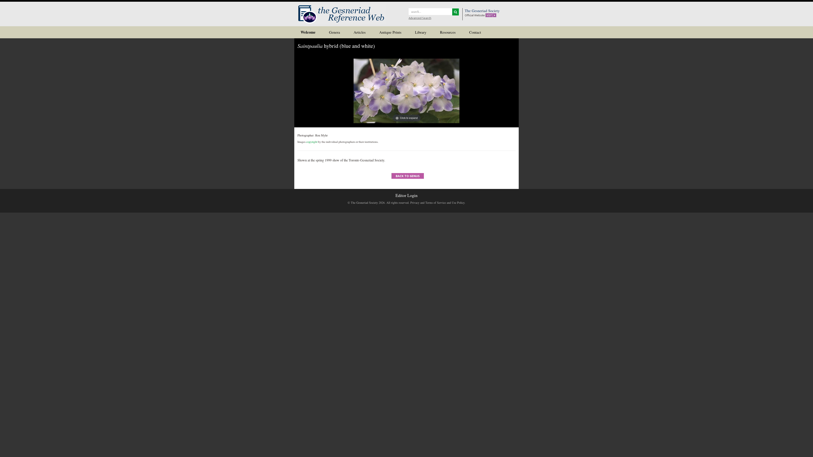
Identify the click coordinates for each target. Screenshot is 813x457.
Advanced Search (420, 18)
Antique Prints (390, 32)
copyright (311, 142)
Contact (475, 32)
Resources (448, 32)
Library (420, 32)
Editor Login (406, 195)
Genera (334, 32)
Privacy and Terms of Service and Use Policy (437, 203)
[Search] (455, 11)
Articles (360, 32)
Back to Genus (408, 176)
